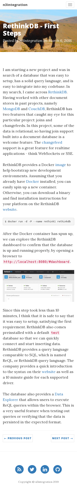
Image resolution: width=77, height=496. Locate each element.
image (60, 164)
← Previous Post (18, 438)
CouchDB (36, 108)
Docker (32, 181)
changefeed (52, 142)
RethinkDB (57, 92)
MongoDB (11, 108)
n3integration (15, 4)
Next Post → (62, 438)
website (9, 209)
